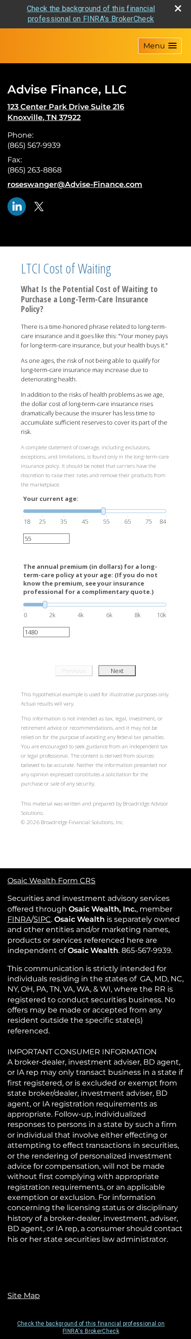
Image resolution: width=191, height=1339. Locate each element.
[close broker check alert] (178, 8)
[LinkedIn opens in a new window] (16, 205)
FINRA (19, 919)
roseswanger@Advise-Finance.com (74, 184)
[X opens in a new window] (39, 205)
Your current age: (50, 498)
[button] (160, 46)
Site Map (23, 1295)
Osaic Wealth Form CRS (51, 880)
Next (117, 670)
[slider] (94, 511)
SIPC (42, 919)
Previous (74, 670)
